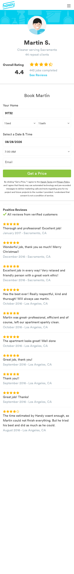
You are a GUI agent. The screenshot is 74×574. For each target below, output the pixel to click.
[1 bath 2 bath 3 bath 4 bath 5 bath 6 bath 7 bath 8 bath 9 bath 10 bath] (54, 123)
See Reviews (38, 75)
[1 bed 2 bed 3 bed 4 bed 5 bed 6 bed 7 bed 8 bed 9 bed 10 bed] (20, 123)
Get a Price (37, 173)
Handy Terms (46, 181)
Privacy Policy (63, 181)
